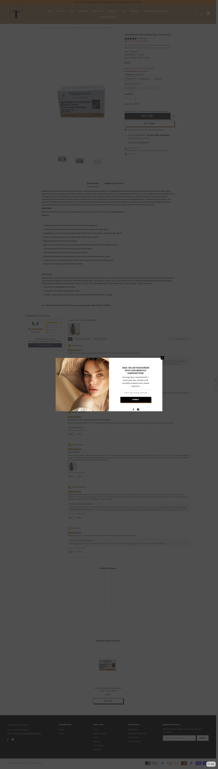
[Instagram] (138, 409)
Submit (135, 400)
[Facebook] (133, 409)
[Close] (162, 358)
